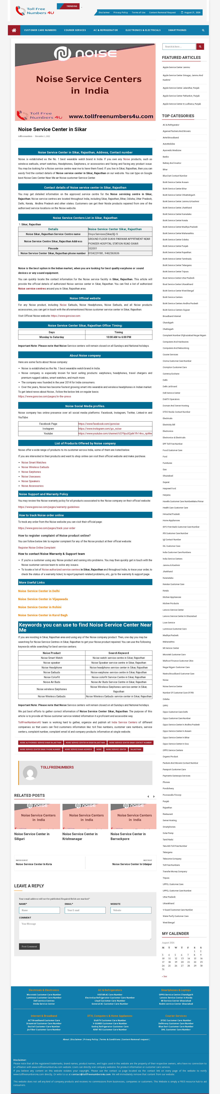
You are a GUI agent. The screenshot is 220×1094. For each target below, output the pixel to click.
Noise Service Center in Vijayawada (43, 599)
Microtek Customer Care (174, 654)
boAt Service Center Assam (176, 182)
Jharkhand (168, 571)
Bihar (165, 169)
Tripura (166, 878)
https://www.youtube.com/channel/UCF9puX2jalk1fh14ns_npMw (115, 433)
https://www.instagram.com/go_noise (99, 428)
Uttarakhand (168, 903)
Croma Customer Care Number (177, 361)
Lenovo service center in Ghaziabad (180, 616)
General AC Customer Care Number (110, 1003)
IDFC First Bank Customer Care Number (181, 527)
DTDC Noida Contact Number (176, 412)
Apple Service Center (91, 6)
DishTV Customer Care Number (110, 1020)
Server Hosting (170, 820)
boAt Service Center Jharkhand (177, 207)
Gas (165, 469)
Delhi (165, 380)
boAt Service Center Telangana (177, 265)
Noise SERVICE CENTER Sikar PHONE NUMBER (40, 749)
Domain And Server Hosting (176, 405)
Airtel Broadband (171, 137)
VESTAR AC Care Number (109, 994)
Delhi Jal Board (170, 386)
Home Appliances (171, 520)
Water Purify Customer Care (176, 916)
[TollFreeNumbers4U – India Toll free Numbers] (14, 30)
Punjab (166, 801)
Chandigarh (168, 322)
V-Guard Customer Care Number (178, 910)
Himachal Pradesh (171, 514)
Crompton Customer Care (175, 367)
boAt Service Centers (173, 297)
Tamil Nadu (168, 839)
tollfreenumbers (25, 136)
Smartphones (177, 30)
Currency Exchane (171, 374)
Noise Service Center (116, 749)
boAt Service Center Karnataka (177, 214)
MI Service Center (171, 648)
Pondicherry (168, 788)
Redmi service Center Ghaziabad (176, 1003)
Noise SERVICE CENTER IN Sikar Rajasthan (85, 743)
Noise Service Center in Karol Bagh (43, 615)
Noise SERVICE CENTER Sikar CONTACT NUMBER (130, 743)
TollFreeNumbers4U (29, 722)
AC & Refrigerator (106, 30)
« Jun (164, 976)
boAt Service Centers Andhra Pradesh (180, 303)
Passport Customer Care (174, 769)
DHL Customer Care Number (176, 1029)
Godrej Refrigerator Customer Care (110, 1026)
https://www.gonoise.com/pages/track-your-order (46, 528)
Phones (166, 782)
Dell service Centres (44, 1000)
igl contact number (172, 539)
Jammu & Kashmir (171, 565)
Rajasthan (136, 749)
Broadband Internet (172, 316)
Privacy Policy (121, 12)
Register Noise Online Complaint (37, 547)
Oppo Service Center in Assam (177, 731)
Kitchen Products (171, 603)
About (66, 1039)
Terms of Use (138, 12)
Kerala (166, 590)
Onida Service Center (44, 1003)
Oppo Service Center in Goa (176, 744)
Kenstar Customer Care (173, 584)
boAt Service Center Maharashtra (178, 233)
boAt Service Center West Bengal (178, 290)
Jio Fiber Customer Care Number (44, 1029)
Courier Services (75, 30)
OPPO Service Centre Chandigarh (176, 994)
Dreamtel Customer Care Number (44, 1023)
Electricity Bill (169, 424)
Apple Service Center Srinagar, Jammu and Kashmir (183, 77)
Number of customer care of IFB (178, 693)
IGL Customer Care (171, 546)
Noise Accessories (32, 485)
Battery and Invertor (172, 163)
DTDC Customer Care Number (176, 1020)
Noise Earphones (31, 471)
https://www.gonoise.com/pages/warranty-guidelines (48, 507)
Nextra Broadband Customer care (178, 673)
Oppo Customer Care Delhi (175, 712)
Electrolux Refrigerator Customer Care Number (110, 997)
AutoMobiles (169, 144)
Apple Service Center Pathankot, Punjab (181, 96)
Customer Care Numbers (40, 30)
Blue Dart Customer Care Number (176, 1026)
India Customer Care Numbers (177, 552)
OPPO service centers (173, 750)
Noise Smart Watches (33, 462)
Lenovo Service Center (173, 610)
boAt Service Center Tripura (176, 271)
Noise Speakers (30, 481)
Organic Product (170, 756)
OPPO (165, 705)
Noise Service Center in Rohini (39, 607)
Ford (165, 456)
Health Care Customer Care (175, 507)
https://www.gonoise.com (65, 315)
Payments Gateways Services (176, 776)
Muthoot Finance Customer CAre (178, 661)
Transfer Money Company (175, 871)
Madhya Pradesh (170, 635)
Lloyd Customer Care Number (110, 1000)
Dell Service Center (171, 393)
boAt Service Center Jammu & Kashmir (181, 201)
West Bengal (169, 922)
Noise (126, 159)
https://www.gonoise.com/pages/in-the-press (44, 396)
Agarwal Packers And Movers (177, 131)
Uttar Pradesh (169, 897)
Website (115, 903)
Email (69, 903)
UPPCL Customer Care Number (177, 890)
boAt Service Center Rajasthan (177, 252)
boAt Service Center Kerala (175, 220)
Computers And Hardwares (175, 342)
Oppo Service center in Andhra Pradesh (181, 724)
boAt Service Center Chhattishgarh (179, 195)
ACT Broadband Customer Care (44, 1020)
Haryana (167, 495)
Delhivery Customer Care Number (176, 1023)
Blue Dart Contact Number (175, 176)
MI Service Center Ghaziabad (176, 1000)
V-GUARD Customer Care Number (110, 1023)
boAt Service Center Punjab (175, 246)
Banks (166, 157)
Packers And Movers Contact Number (180, 763)
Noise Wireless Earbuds (35, 467)
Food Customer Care (172, 450)
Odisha (166, 699)
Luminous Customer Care (175, 629)
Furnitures (167, 463)
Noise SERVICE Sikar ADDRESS (78, 749)
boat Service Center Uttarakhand (178, 284)
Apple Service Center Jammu (176, 67)
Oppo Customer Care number (177, 718)
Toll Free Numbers (171, 865)
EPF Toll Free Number (173, 444)
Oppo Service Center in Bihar (176, 737)
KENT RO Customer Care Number (110, 1029)
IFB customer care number (175, 533)
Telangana (167, 852)
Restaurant (168, 814)
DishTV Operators (171, 399)
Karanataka (168, 578)
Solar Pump (168, 833)
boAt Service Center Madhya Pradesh (180, 227)
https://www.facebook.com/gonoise (99, 423)
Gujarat (166, 482)
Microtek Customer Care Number (44, 994)
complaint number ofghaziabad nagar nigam (184, 335)
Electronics (168, 431)
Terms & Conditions (110, 1039)
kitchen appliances (172, 597)
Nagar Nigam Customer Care (176, 667)
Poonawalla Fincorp (172, 795)
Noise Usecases (30, 476)
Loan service (169, 622)
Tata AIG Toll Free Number (175, 846)
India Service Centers (124, 722)
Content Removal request (135, 1039)
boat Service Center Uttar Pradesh (178, 278)
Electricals (167, 418)
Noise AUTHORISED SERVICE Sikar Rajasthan (40, 743)
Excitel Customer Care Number (44, 1026)
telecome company (172, 859)
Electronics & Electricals (143, 30)
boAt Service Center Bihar (175, 188)
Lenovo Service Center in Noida (176, 997)
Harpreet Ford (169, 488)
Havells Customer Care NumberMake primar (183, 501)
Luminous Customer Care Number (44, 997)
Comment (25, 917)
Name (23, 903)
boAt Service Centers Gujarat (176, 310)
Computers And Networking (176, 348)
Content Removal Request (162, 12)
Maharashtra (169, 642)
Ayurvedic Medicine (172, 150)
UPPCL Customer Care (173, 884)
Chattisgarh (168, 329)
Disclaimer (104, 12)
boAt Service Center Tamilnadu (177, 259)
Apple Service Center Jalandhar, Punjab (181, 88)
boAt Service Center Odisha (176, 239)
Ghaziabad (168, 476)
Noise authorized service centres (61, 569)
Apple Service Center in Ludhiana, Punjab (182, 104)
